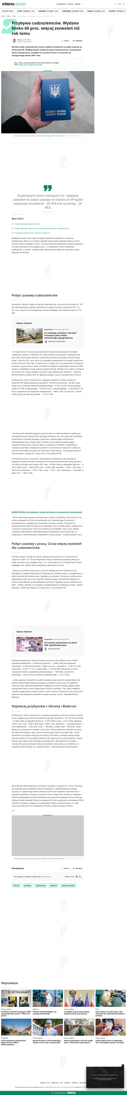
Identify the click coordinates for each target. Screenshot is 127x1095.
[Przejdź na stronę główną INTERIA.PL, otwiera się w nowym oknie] (8, 4)
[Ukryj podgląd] (123, 1065)
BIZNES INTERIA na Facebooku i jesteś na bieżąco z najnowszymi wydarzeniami (47, 512)
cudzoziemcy (41, 885)
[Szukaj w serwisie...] (115, 4)
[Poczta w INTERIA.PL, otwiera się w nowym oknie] (119, 4)
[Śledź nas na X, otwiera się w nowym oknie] (79, 877)
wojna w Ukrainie (68, 885)
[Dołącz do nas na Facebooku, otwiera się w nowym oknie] (76, 877)
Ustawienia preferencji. (67, 1087)
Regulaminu (42, 1087)
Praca (14, 16)
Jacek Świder (27, 40)
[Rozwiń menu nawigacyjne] (123, 4)
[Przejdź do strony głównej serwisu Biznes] (20, 4)
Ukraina (16, 885)
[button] (78, 4)
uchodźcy (27, 885)
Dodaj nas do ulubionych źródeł (38, 65)
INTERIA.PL (85, 1087)
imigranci (53, 885)
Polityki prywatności (54, 1087)
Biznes (9, 16)
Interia (3, 16)
